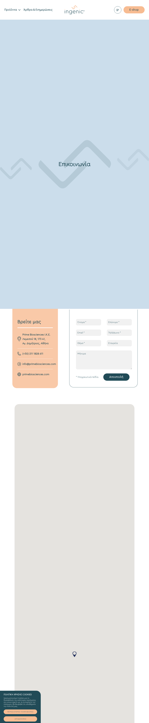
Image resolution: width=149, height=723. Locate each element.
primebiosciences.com (35, 374)
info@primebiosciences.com (39, 364)
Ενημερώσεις (38, 9)
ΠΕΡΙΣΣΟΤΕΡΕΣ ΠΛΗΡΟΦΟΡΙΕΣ (20, 712)
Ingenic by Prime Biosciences (74, 9)
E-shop (134, 9)
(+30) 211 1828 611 (32, 353)
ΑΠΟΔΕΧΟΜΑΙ (20, 719)
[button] (74, 654)
